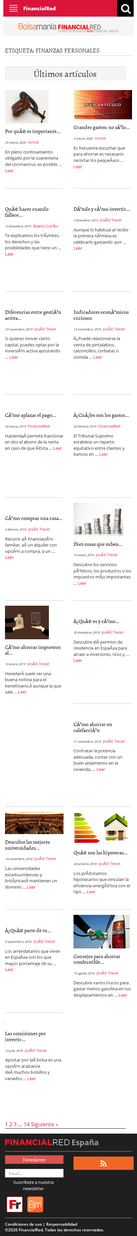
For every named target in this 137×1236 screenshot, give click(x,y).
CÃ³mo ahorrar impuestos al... (33, 650)
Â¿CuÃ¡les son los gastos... (101, 415)
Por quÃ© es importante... (33, 131)
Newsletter (34, 1160)
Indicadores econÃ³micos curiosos (101, 315)
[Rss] (103, 1163)
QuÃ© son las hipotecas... (100, 852)
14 (27, 1124)
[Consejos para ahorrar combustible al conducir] (101, 931)
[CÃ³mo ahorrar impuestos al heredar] (27, 622)
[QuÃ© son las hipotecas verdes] (102, 827)
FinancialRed (39, 8)
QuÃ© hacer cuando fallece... (27, 212)
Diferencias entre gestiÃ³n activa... (33, 315)
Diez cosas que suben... (98, 544)
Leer (9, 171)
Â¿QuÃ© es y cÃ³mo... (96, 621)
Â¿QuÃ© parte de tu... (28, 930)
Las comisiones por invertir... (25, 1036)
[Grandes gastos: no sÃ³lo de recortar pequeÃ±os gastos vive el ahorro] (102, 104)
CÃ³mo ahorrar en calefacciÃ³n (92, 727)
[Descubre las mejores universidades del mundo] (34, 822)
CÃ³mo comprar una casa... (34, 518)
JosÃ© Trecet (111, 219)
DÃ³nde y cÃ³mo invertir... (101, 209)
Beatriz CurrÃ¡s (45, 225)
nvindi (33, 142)
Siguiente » (44, 1124)
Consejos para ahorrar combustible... (96, 959)
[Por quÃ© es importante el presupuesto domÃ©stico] (27, 106)
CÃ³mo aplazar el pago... (30, 415)
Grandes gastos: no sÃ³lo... (101, 127)
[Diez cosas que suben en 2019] (98, 519)
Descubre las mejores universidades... (27, 845)
